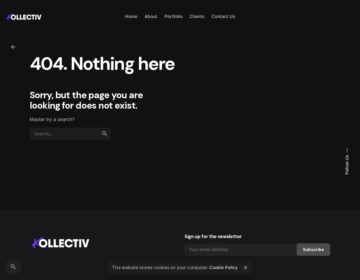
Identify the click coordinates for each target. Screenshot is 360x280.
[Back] (13, 47)
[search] (104, 133)
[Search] (13, 267)
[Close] (245, 267)
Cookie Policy (223, 267)
